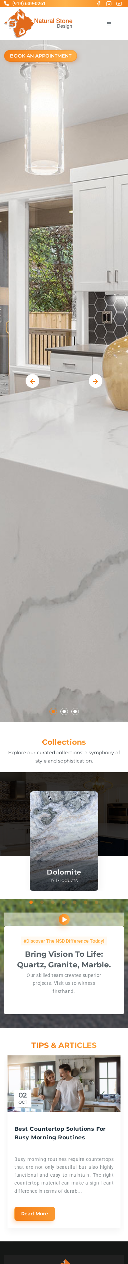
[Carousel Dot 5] (75, 902)
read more (34, 1214)
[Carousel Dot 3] (75, 711)
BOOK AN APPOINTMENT (40, 56)
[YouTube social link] (119, 3)
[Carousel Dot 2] (64, 711)
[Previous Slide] (32, 381)
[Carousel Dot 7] (97, 902)
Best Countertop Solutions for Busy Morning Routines (60, 1133)
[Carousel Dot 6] (86, 902)
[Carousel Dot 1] (53, 711)
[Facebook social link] (98, 3)
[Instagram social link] (109, 3)
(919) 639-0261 (29, 3)
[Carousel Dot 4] (64, 902)
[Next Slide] (95, 381)
